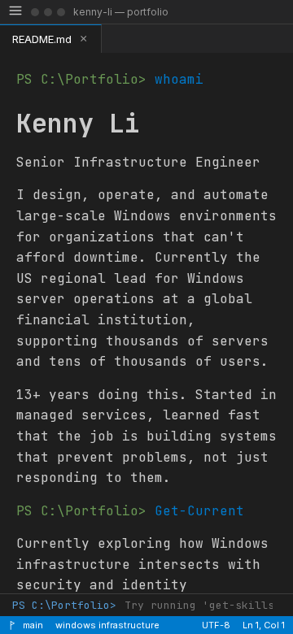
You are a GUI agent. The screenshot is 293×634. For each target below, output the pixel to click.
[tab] (51, 38)
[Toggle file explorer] (15, 11)
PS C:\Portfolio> (64, 605)
